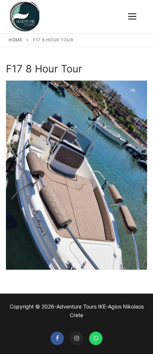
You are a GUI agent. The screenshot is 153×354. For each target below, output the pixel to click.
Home (15, 40)
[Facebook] (57, 338)
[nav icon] (132, 17)
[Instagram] (76, 338)
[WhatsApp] (95, 338)
